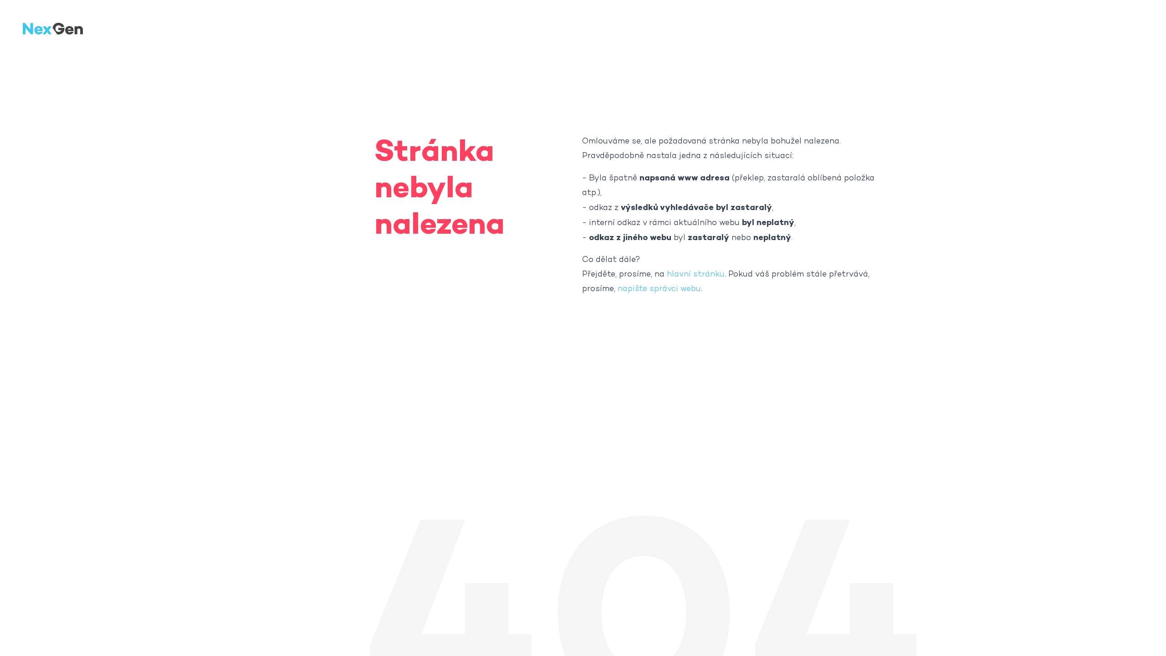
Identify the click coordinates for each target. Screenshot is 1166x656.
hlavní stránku (696, 274)
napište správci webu (659, 289)
